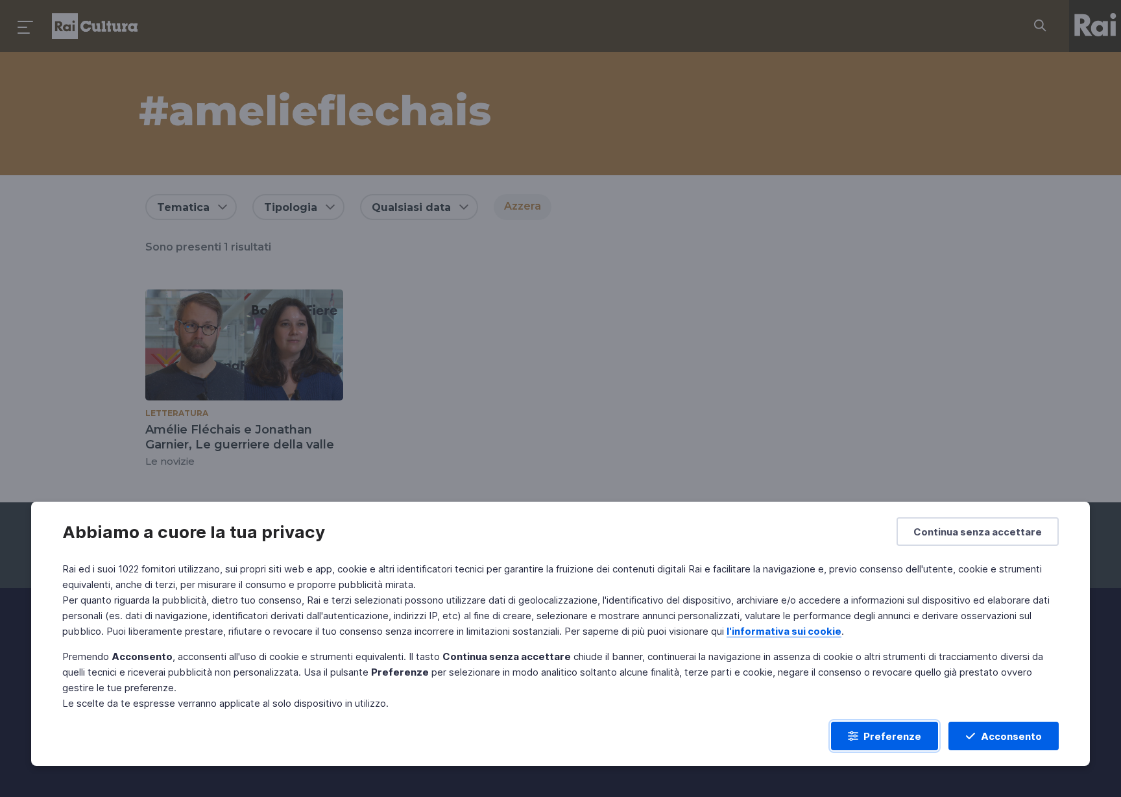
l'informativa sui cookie (784, 631)
